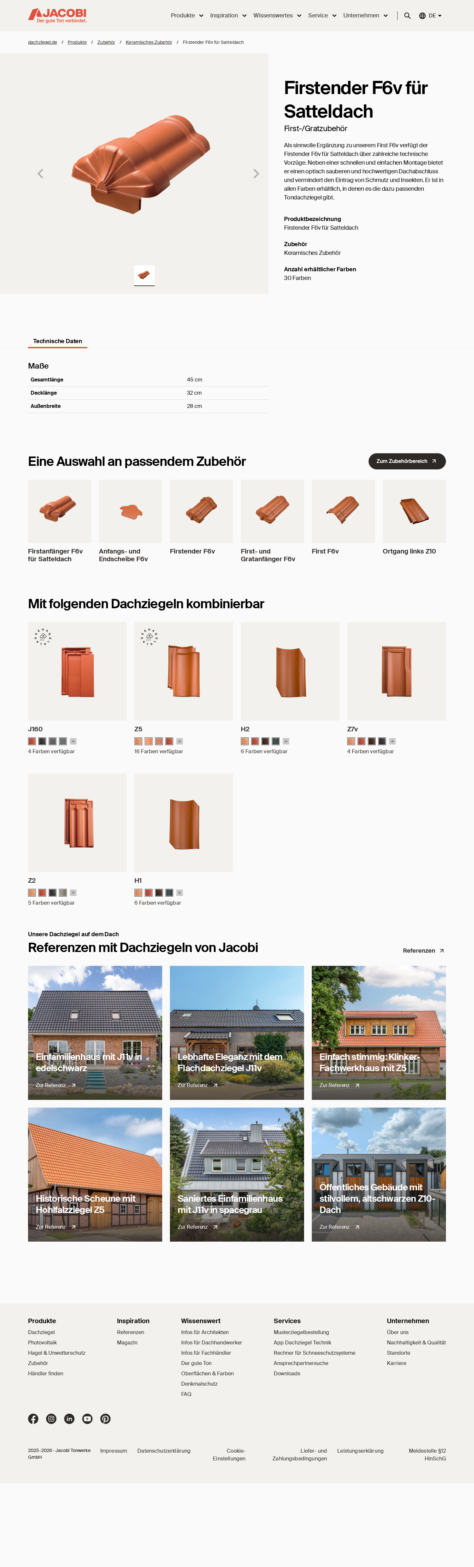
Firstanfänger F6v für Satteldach (55, 555)
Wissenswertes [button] (273, 15)
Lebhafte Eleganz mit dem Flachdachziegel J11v (230, 1062)
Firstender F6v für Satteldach (213, 42)
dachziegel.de (42, 42)
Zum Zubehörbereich (402, 461)
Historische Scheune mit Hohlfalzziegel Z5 (85, 1204)
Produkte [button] (183, 15)
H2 (245, 729)
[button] (144, 275)
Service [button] (318, 15)
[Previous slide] (41, 173)
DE (432, 15)
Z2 (32, 880)
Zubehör (106, 42)
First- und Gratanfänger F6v (268, 555)
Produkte (77, 42)
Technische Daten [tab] (57, 341)
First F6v (325, 551)
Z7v (352, 729)
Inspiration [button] (224, 15)
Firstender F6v (192, 551)
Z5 (138, 729)
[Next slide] (256, 173)
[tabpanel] (237, 396)
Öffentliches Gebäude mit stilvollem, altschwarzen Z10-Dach (378, 1198)
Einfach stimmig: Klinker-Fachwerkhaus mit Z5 (370, 1062)
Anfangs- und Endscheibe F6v (123, 555)
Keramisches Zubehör (149, 42)
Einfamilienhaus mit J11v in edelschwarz (89, 1062)
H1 (138, 880)
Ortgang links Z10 (409, 551)
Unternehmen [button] (361, 15)
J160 (35, 729)
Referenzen (419, 951)
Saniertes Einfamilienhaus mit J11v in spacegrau (230, 1204)
